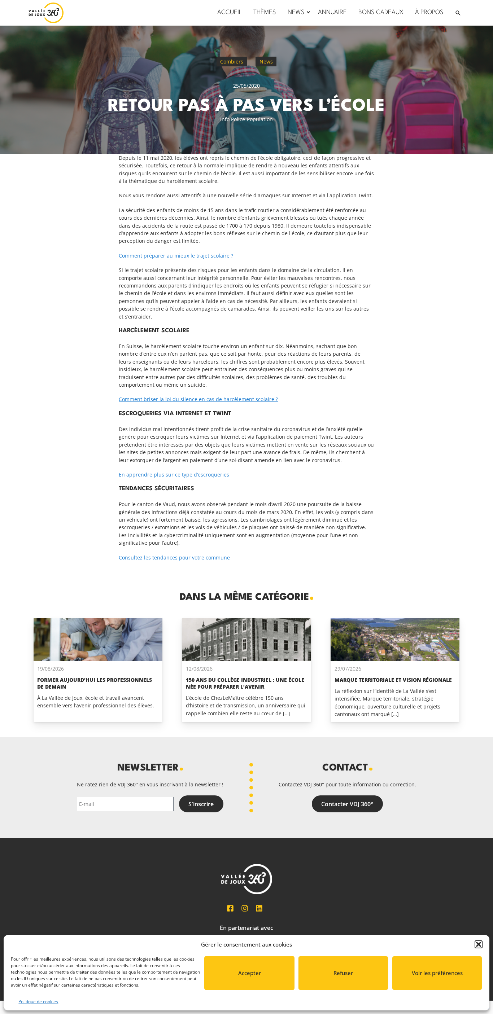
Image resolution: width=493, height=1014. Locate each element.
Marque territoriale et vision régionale (393, 679)
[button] (478, 944)
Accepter (249, 972)
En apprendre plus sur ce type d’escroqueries (174, 474)
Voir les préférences (437, 972)
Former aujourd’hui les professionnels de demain (94, 683)
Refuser (343, 972)
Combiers (231, 61)
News (266, 61)
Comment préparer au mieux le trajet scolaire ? (176, 255)
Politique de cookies (38, 1001)
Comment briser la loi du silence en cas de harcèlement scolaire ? (198, 399)
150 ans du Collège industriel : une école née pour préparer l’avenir (245, 683)
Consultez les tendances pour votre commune (174, 557)
